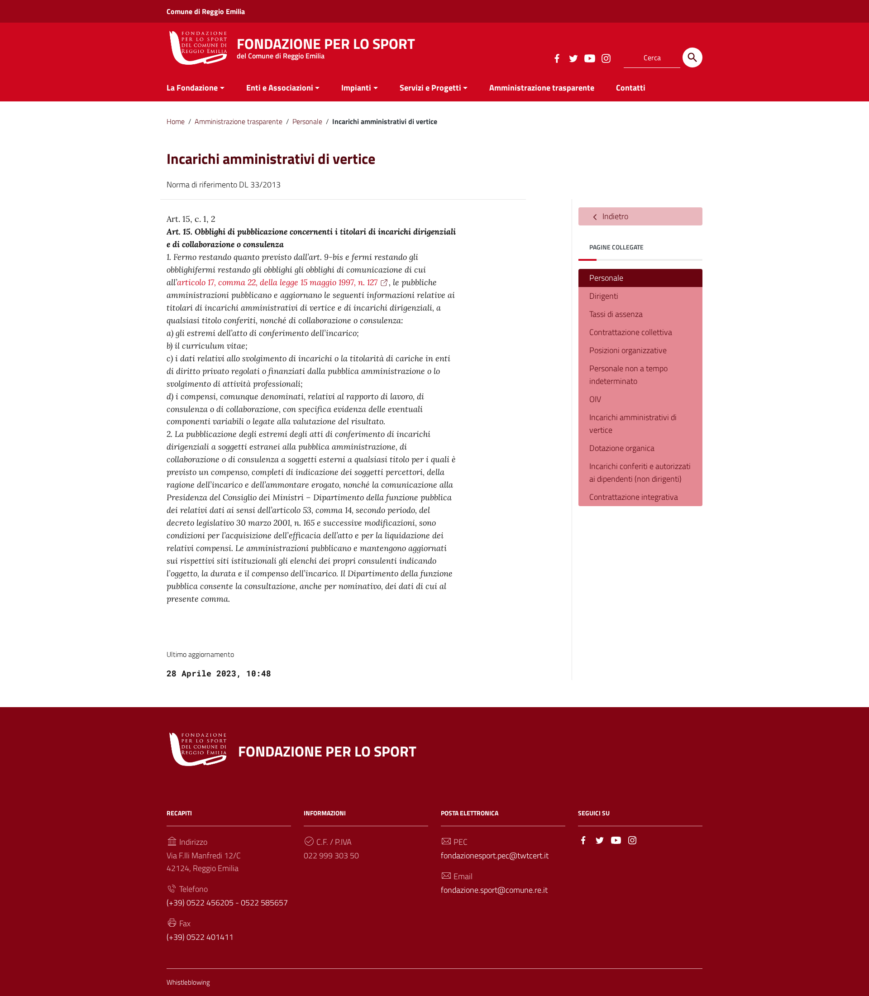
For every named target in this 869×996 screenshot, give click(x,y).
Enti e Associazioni (279, 87)
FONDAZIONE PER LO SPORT (326, 46)
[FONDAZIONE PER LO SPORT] (198, 47)
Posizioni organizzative (628, 350)
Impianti (356, 87)
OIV (595, 399)
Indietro (614, 216)
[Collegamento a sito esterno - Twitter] (573, 57)
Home (176, 121)
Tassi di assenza (616, 314)
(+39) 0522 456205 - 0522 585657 (227, 902)
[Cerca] (692, 57)
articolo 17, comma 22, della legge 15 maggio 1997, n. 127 (277, 282)
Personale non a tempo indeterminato (628, 374)
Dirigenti (603, 296)
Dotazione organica (621, 448)
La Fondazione (192, 87)
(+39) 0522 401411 (200, 937)
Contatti (630, 87)
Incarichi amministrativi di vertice (633, 423)
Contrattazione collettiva (630, 332)
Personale (307, 121)
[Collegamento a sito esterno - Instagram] (605, 57)
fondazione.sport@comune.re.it (494, 890)
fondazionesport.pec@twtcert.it (495, 855)
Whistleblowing (188, 982)
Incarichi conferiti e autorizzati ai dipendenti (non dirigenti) (640, 472)
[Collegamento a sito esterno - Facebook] (556, 57)
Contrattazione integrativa (633, 497)
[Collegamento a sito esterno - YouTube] (589, 57)
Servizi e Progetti (430, 87)
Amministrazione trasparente (541, 87)
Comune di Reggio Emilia (206, 11)
